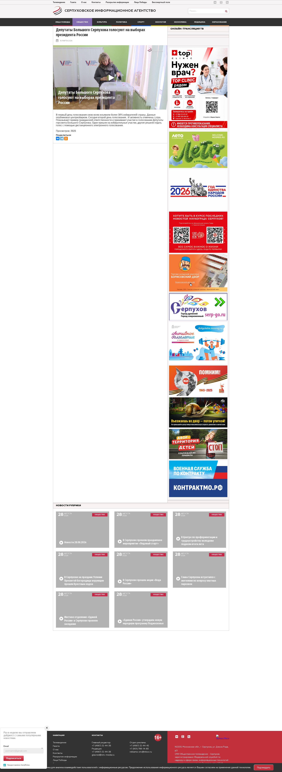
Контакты (96, 2)
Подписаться (13, 758)
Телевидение (59, 2)
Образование (219, 22)
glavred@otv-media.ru (103, 755)
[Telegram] (62, 138)
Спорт (140, 22)
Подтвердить (263, 767)
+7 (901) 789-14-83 (139, 749)
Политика (121, 22)
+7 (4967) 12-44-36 (101, 746)
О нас (84, 2)
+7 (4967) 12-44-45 (139, 746)
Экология (160, 22)
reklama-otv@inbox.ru (141, 752)
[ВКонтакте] (57, 138)
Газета (73, 2)
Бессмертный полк (161, 2)
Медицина (199, 22)
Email (23, 746)
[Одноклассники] (66, 138)
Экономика (180, 22)
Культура (102, 22)
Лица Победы (140, 2)
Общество (82, 22)
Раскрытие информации (117, 2)
